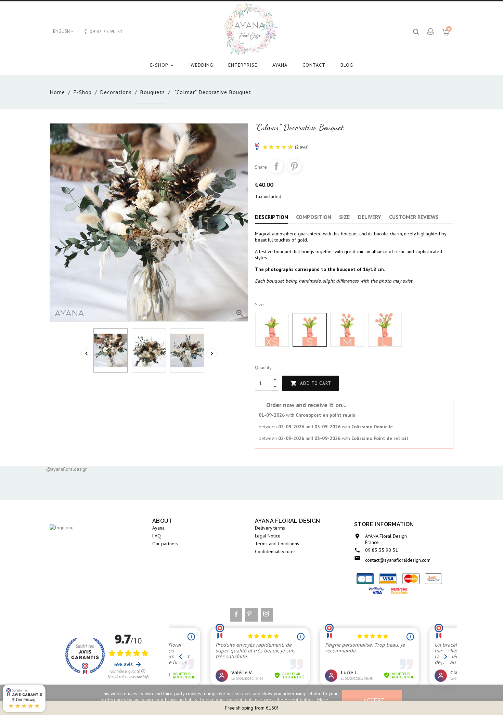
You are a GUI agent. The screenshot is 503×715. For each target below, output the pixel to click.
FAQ (156, 536)
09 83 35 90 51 (381, 550)
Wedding (202, 65)
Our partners (165, 544)
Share (276, 166)
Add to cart (310, 383)
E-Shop (162, 65)
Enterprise (242, 65)
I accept (372, 700)
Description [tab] (271, 216)
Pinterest (294, 166)
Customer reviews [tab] (414, 216)
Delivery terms (270, 528)
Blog (346, 65)
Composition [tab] (313, 216)
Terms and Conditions (277, 544)
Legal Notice (268, 536)
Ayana (279, 65)
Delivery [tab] (369, 216)
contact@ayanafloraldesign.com (397, 560)
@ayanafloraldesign (67, 469)
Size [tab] (344, 216)
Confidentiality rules (275, 551)
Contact (313, 65)
